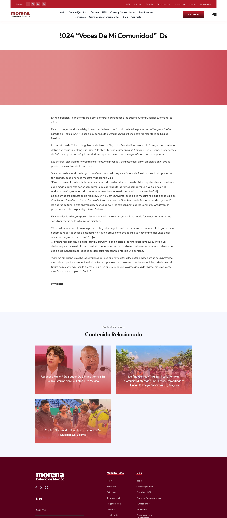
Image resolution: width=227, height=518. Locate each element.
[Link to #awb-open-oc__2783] (214, 14)
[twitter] (33, 4)
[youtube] (44, 4)
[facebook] (28, 4)
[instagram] (38, 4)
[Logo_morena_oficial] (20, 12)
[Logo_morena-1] (50, 470)
